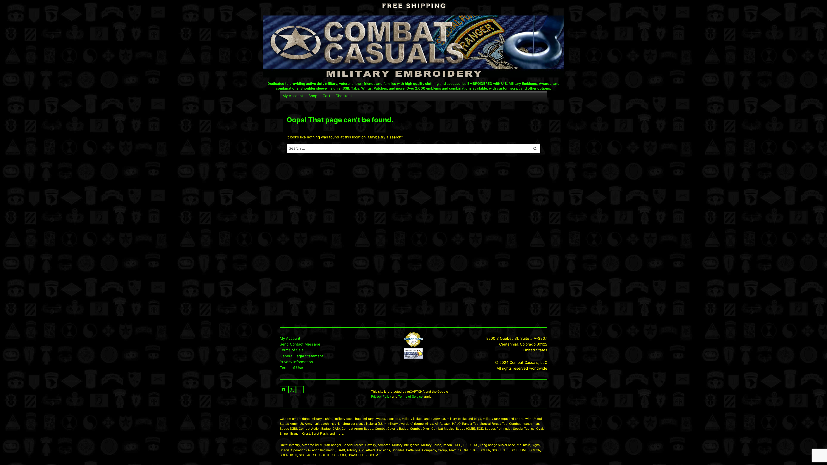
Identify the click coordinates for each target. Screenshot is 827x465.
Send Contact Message (300, 344)
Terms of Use (291, 368)
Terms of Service (410, 396)
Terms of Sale (292, 350)
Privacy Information (296, 362)
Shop (312, 96)
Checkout (344, 96)
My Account (293, 96)
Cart (326, 96)
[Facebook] (283, 389)
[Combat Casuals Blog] (300, 389)
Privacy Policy (381, 396)
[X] (291, 389)
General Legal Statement (301, 356)
